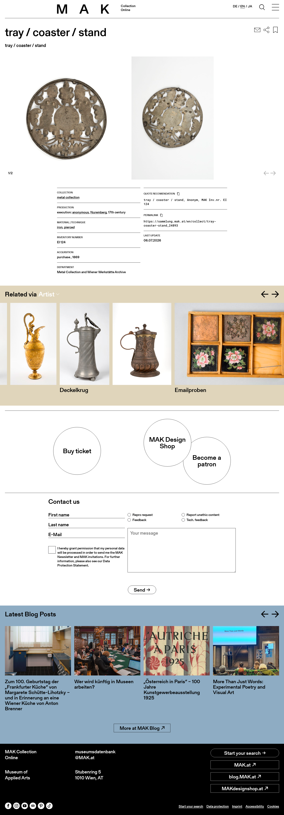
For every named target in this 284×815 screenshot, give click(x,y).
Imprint (237, 806)
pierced (69, 227)
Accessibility (255, 806)
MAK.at (242, 764)
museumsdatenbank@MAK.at (95, 755)
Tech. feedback (197, 520)
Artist (46, 294)
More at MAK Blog (140, 728)
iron (60, 227)
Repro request (142, 514)
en (242, 6)
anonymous (80, 212)
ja (250, 6)
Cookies (273, 806)
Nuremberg (98, 212)
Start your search (242, 753)
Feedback (139, 520)
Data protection (217, 806)
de (235, 6)
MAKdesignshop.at (242, 788)
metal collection (68, 197)
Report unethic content (203, 514)
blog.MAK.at (242, 776)
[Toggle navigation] (275, 7)
